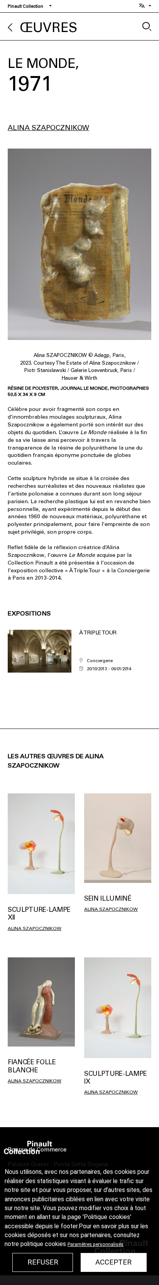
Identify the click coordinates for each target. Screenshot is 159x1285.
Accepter (113, 1262)
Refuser (42, 1262)
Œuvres (48, 28)
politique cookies (43, 1244)
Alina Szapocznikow (48, 127)
